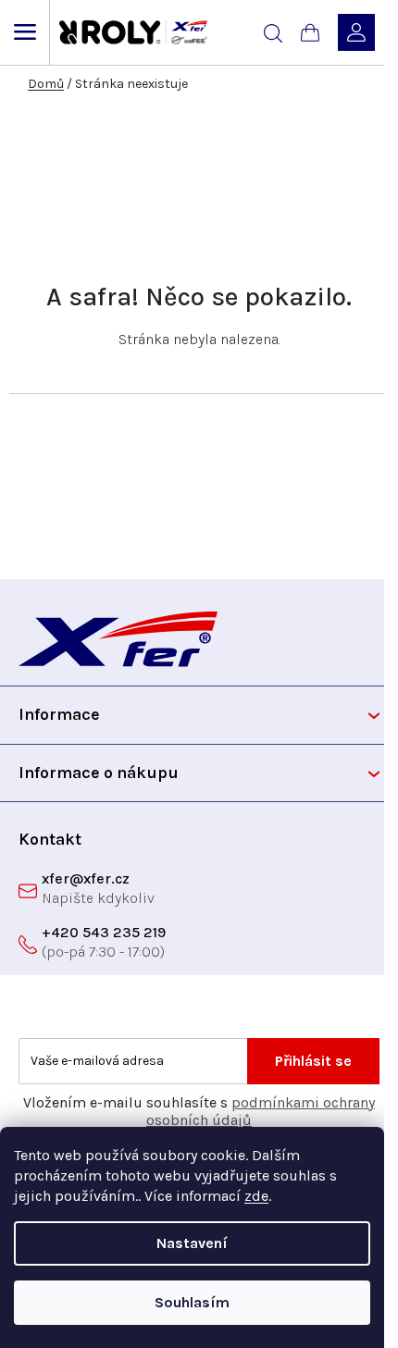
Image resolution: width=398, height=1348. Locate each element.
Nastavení (192, 1243)
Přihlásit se (313, 1061)
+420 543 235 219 (104, 932)
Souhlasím (192, 1302)
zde (256, 1196)
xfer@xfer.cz (86, 878)
